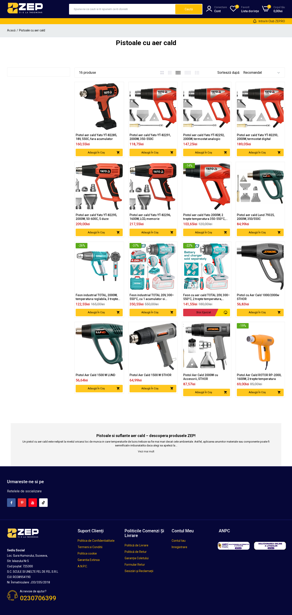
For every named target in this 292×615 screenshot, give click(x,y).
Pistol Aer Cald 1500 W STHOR (150, 375)
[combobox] (122, 9)
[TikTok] (43, 502)
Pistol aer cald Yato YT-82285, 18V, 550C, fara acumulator (96, 137)
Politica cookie (87, 553)
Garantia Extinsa (89, 560)
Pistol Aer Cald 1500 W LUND (95, 375)
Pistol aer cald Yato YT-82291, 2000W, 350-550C (150, 137)
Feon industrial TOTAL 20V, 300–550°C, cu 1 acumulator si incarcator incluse (152, 297)
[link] (119, 87)
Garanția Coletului (137, 558)
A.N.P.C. (83, 566)
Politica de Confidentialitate (96, 540)
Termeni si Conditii (90, 547)
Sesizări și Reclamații (139, 571)
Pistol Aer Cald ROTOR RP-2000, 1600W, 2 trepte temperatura (259, 377)
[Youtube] (32, 502)
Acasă (11, 30)
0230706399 (38, 598)
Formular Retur (135, 564)
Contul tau (179, 540)
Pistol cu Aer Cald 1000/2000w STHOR (258, 297)
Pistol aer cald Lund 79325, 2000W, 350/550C (255, 217)
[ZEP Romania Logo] (25, 9)
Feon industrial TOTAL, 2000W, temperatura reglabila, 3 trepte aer (97, 297)
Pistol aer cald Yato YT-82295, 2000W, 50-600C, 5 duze (96, 217)
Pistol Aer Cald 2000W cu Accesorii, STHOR (200, 377)
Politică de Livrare (136, 545)
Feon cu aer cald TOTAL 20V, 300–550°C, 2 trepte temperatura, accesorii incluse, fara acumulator (206, 297)
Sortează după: (228, 73)
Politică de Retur (136, 551)
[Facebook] (11, 502)
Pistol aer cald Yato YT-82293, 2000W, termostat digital (257, 137)
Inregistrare (179, 547)
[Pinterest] (22, 502)
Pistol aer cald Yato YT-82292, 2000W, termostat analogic (203, 137)
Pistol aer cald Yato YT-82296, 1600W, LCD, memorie (150, 217)
